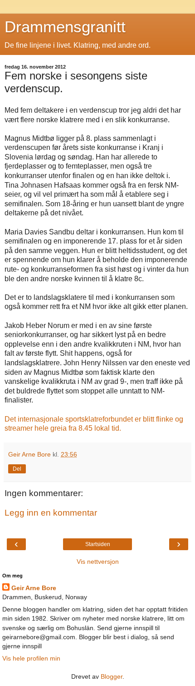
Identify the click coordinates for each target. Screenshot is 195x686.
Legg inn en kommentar (51, 512)
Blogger (111, 676)
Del (17, 469)
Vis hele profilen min (31, 658)
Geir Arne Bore (33, 588)
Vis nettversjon (98, 561)
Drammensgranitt (65, 26)
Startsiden (97, 544)
